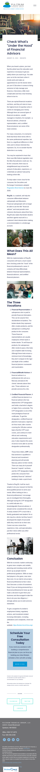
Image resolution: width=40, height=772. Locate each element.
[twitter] (8, 739)
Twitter (27, 701)
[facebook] (4, 739)
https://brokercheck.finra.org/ (22, 625)
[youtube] (17, 739)
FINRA (25, 748)
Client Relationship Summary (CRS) (11, 762)
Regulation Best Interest (15, 188)
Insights (23, 58)
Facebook (13, 701)
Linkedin (20, 708)
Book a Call (20, 664)
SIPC (28, 748)
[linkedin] (13, 739)
